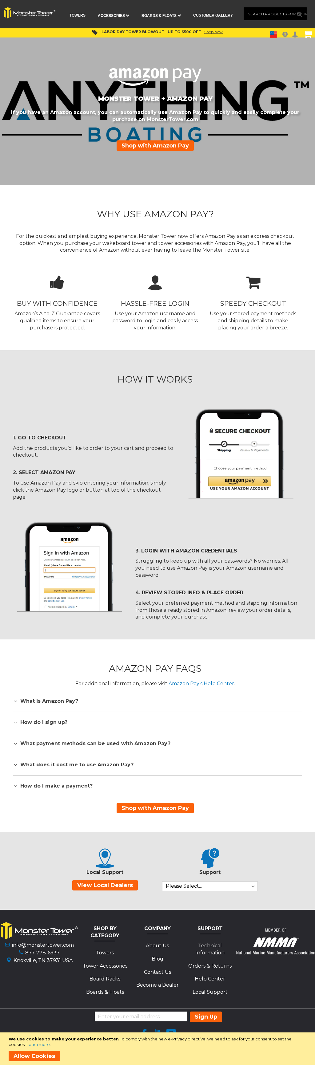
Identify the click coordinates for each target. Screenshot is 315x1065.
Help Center (210, 979)
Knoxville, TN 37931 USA (43, 960)
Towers (105, 953)
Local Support (210, 992)
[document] (159, 1048)
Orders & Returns (210, 966)
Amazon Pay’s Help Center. (202, 683)
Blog (157, 959)
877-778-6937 (42, 953)
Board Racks (105, 979)
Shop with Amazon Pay (155, 145)
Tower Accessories (105, 966)
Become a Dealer (157, 985)
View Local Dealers (105, 885)
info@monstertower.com (43, 945)
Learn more (38, 1044)
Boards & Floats (105, 992)
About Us (157, 946)
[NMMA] (275, 953)
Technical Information (210, 949)
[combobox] (275, 13)
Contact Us (157, 972)
